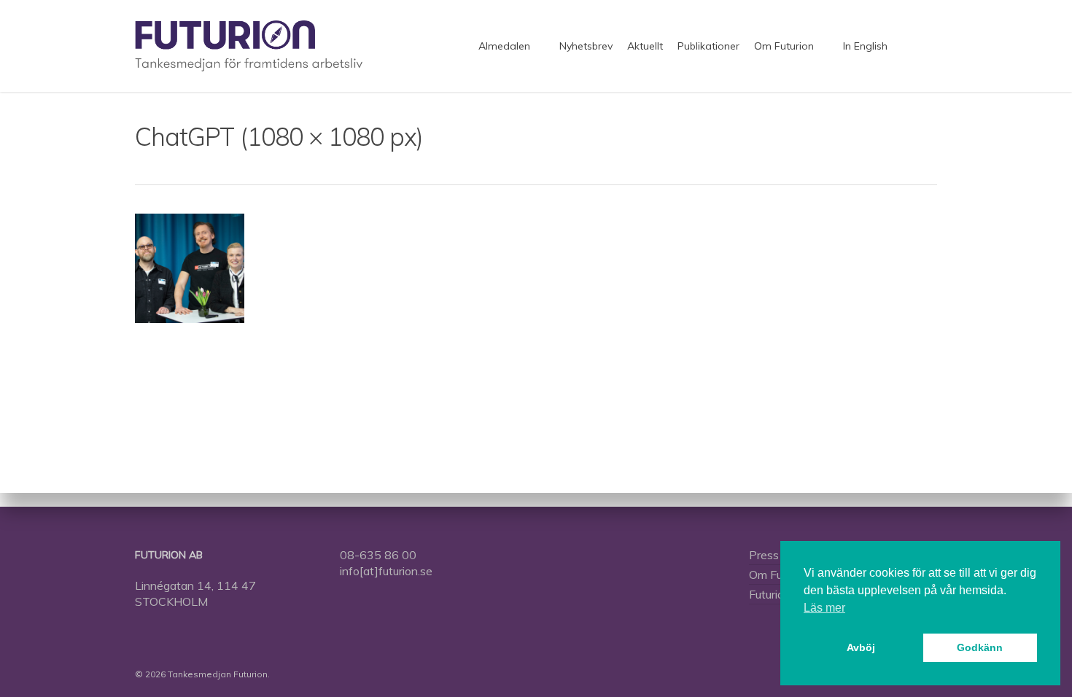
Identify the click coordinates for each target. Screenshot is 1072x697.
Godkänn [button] (980, 647)
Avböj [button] (861, 647)
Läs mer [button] (824, 607)
